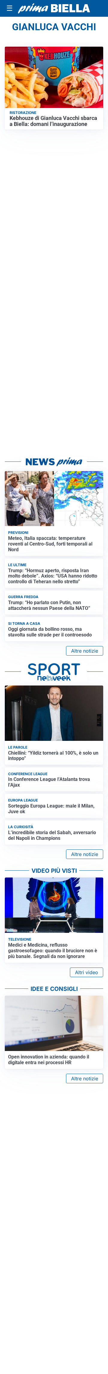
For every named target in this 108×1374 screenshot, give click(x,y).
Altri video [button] (86, 972)
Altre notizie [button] (84, 651)
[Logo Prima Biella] (54, 8)
